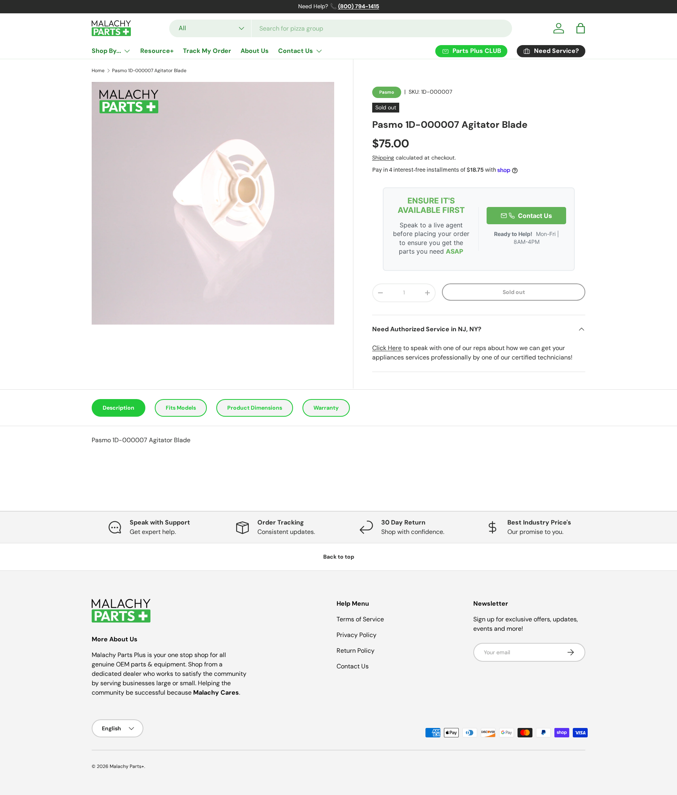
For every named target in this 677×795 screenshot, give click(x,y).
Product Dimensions (254, 407)
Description (118, 407)
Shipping (383, 157)
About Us (255, 51)
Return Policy (356, 650)
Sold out (514, 292)
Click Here (387, 348)
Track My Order (207, 51)
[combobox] (340, 28)
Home (98, 70)
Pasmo (386, 92)
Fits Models (181, 407)
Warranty (326, 407)
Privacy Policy (357, 635)
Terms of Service (360, 619)
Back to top (338, 556)
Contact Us (295, 51)
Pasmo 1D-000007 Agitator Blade (149, 70)
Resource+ (157, 51)
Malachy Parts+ (127, 766)
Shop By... (106, 51)
